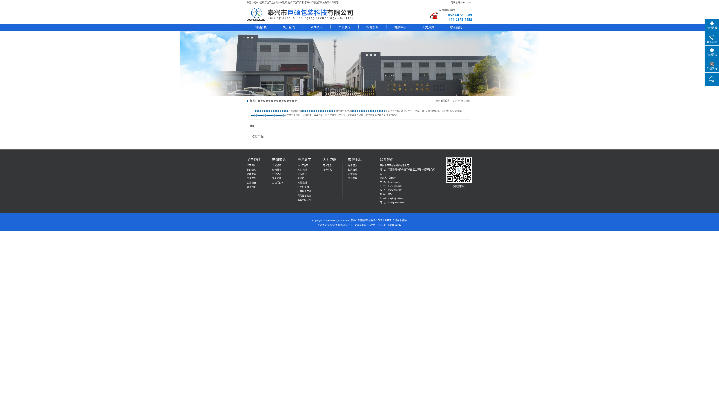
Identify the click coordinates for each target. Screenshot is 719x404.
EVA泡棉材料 (304, 200)
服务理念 (352, 165)
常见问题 (276, 178)
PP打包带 (302, 170)
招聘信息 (327, 170)
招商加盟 (372, 27)
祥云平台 (370, 225)
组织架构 (251, 170)
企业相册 (251, 182)
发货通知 (276, 165)
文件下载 (352, 178)
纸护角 (301, 178)
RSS (463, 2)
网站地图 (455, 2)
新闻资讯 (317, 27)
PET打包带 (303, 165)
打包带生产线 (304, 191)
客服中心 (400, 27)
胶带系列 (302, 174)
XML (469, 2)
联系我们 (456, 27)
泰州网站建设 (394, 225)
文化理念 (251, 178)
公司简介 (251, 165)
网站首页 (261, 27)
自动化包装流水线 (304, 196)
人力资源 (428, 27)
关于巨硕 (289, 27)
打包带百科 (277, 182)
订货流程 (352, 174)
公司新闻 (276, 170)
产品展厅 (345, 27)
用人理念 (327, 165)
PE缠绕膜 (302, 182)
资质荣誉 (251, 174)
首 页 (454, 101)
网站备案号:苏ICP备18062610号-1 (335, 225)
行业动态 (276, 174)
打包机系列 (303, 187)
